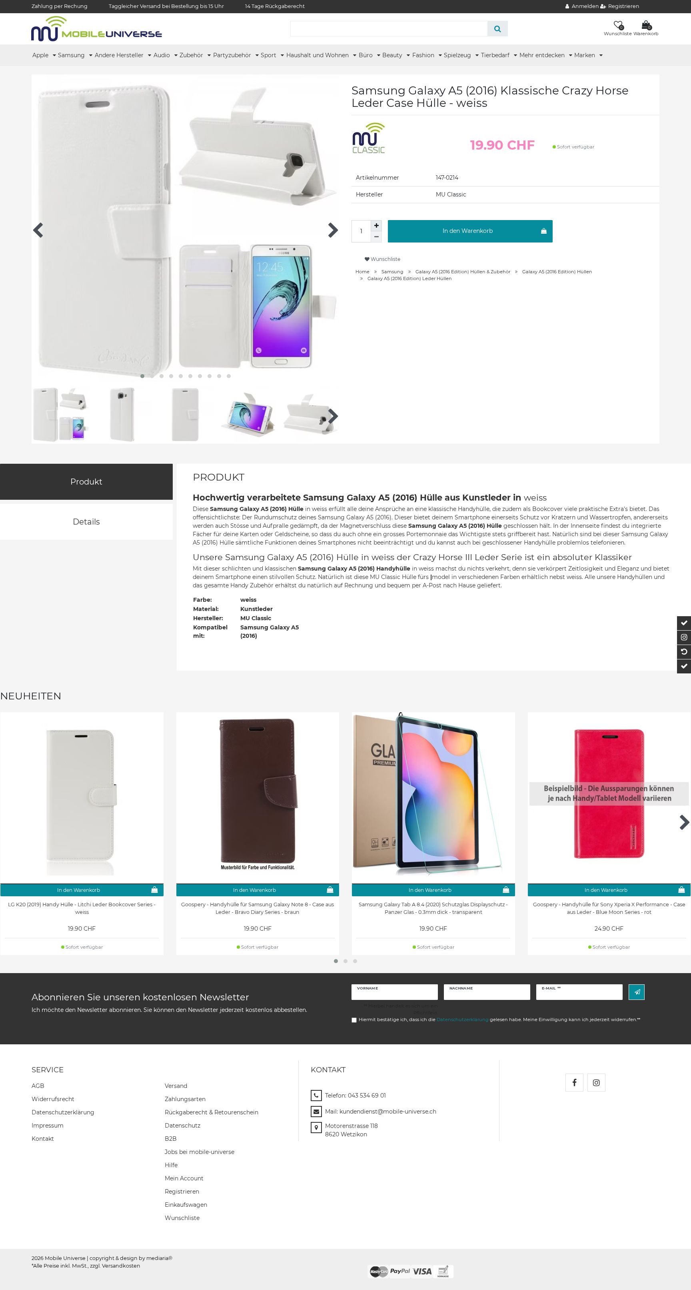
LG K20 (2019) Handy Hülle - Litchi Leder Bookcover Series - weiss (82, 908)
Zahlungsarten (185, 1099)
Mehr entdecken (542, 55)
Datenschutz (182, 1125)
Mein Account (184, 1178)
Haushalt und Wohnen (318, 55)
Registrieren (182, 1191)
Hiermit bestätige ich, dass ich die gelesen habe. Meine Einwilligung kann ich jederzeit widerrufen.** (499, 1019)
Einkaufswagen (186, 1204)
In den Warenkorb (468, 230)
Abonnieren (637, 992)
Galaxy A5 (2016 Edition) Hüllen (557, 271)
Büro (366, 55)
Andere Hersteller (120, 55)
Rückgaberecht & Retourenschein (211, 1112)
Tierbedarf (496, 55)
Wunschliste (384, 259)
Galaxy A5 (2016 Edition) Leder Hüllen (409, 278)
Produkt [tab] (86, 482)
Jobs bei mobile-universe (199, 1152)
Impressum (48, 1125)
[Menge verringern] (376, 236)
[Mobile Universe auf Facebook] (574, 1082)
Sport (269, 55)
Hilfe (171, 1165)
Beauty (393, 55)
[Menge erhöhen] (376, 225)
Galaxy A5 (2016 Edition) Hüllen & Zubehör (462, 271)
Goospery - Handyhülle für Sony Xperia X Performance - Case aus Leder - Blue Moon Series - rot (609, 908)
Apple (41, 55)
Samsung (72, 55)
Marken (585, 55)
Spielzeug (458, 55)
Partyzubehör (233, 55)
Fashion (424, 55)
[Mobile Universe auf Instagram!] (596, 1082)
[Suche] (497, 28)
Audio (163, 55)
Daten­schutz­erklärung (63, 1112)
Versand (176, 1086)
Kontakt (43, 1138)
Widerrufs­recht (53, 1099)
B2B (171, 1138)
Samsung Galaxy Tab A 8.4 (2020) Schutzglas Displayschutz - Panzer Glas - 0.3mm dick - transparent (433, 908)
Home (362, 271)
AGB (38, 1086)
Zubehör (192, 55)
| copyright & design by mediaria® (129, 1258)
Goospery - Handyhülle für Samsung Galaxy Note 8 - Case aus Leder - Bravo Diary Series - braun (257, 908)
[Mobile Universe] (96, 28)
